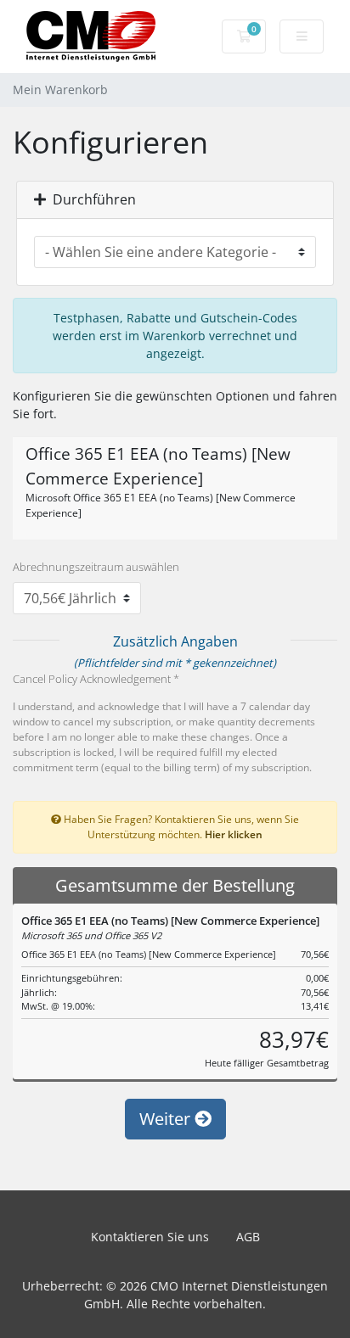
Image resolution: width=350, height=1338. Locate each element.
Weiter (167, 1118)
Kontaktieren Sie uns (150, 1237)
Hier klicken (233, 834)
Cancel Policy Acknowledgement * (96, 678)
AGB (248, 1237)
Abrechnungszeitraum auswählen (96, 566)
